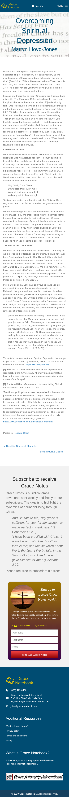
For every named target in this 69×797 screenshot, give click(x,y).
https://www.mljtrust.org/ (38, 364)
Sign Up (38, 6)
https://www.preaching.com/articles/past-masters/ (28, 421)
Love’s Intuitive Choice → (53, 451)
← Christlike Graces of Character (20, 446)
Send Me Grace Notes (34, 654)
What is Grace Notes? (17, 726)
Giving (9, 740)
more (33, 763)
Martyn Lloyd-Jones (34, 49)
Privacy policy (12, 731)
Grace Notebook (27, 794)
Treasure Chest (21, 433)
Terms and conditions (16, 735)
